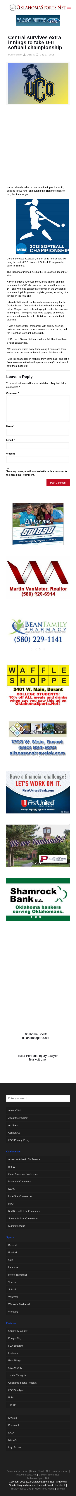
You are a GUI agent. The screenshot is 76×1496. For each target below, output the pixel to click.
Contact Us (14, 1132)
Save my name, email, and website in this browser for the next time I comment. (37, 473)
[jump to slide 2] (40, 541)
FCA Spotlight (15, 1345)
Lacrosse (13, 1267)
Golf (10, 1260)
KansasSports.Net (40, 1471)
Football (12, 1252)
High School (14, 1447)
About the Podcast (18, 1118)
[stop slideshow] (44, 541)
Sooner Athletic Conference (22, 1218)
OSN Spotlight (16, 1390)
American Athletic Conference (24, 1159)
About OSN (14, 1110)
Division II (13, 1425)
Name (10, 426)
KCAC (11, 1189)
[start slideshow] (32, 541)
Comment (12, 393)
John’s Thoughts (17, 1375)
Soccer (12, 1282)
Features (13, 1353)
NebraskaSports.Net (38, 1478)
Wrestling (13, 1311)
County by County (17, 1331)
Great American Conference (23, 1174)
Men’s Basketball (17, 1274)
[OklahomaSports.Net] (38, 7)
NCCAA (12, 1440)
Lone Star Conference (20, 1196)
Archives (13, 1125)
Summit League (16, 1226)
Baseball (13, 1245)
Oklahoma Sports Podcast (22, 1382)
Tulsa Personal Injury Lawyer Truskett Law (38, 1057)
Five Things (14, 1360)
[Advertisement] (38, 147)
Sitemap (60, 1488)
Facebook (60, 1485)
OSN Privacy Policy (19, 1140)
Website (10, 453)
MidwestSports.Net (49, 1474)
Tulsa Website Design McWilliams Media (33, 1488)
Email (10, 440)
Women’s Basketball (19, 1304)
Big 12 (11, 1166)
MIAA (11, 1203)
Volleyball (13, 1297)
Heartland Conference (19, 1181)
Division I (13, 1417)
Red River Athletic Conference (24, 1211)
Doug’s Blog (14, 1338)
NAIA (11, 1432)
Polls (11, 1397)
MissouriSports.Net (26, 1474)
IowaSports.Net (60, 1471)
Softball (12, 1289)
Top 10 (11, 1405)
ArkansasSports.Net (17, 1471)
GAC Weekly (15, 1368)
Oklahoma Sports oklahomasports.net (35, 1036)
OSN (29, 54)
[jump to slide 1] (36, 541)
